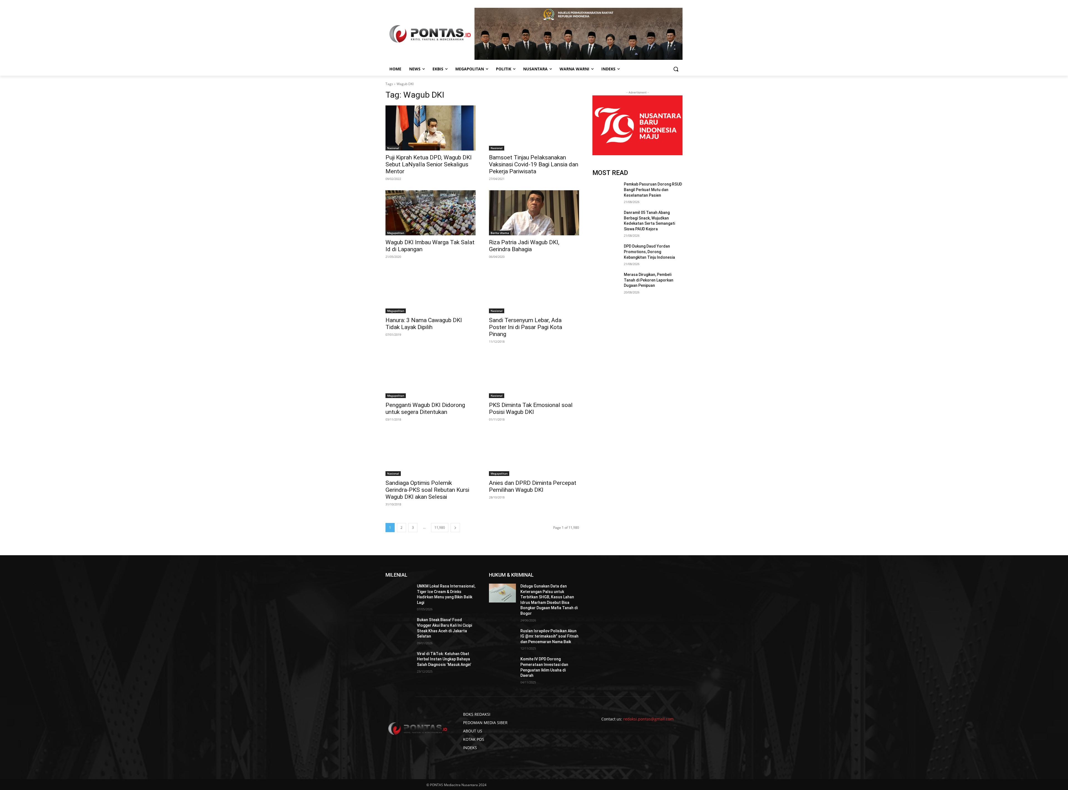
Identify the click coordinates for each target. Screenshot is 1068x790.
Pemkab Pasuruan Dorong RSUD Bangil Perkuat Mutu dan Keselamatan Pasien (653, 189)
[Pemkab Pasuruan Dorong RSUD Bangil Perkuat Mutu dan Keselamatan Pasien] (605, 191)
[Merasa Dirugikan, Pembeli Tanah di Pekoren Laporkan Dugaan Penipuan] (605, 281)
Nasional (393, 148)
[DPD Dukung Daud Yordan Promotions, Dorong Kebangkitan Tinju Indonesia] (605, 253)
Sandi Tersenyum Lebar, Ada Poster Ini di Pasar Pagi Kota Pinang (525, 327)
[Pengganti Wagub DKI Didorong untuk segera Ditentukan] (430, 375)
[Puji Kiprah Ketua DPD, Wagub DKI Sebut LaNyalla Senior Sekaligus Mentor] (430, 127)
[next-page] (455, 527)
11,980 (439, 527)
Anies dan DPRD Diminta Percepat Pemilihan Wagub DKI (532, 486)
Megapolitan (395, 233)
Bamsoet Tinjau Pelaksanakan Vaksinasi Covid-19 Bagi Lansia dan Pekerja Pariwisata (533, 164)
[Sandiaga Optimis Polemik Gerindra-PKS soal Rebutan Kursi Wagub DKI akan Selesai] (430, 453)
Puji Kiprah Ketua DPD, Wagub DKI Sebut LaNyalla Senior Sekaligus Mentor (428, 164)
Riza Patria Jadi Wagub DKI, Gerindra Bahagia (524, 246)
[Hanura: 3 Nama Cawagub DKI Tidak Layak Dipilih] (430, 290)
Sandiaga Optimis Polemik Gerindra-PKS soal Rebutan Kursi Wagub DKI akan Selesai (427, 490)
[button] (676, 69)
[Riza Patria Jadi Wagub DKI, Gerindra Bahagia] (534, 212)
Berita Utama (500, 233)
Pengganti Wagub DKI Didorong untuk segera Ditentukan (425, 408)
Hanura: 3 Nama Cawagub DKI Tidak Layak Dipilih (423, 323)
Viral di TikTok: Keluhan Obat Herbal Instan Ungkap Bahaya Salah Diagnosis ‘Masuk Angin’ (444, 659)
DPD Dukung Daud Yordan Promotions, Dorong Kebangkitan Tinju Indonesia (649, 251)
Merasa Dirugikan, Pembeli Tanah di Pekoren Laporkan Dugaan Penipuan (648, 280)
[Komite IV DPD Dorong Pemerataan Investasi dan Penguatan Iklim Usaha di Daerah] (502, 665)
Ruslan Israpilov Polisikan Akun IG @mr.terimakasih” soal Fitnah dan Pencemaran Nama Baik (549, 636)
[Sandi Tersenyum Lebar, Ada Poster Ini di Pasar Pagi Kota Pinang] (534, 290)
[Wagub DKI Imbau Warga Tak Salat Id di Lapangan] (430, 212)
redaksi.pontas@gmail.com (648, 719)
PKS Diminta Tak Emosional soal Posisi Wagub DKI (531, 408)
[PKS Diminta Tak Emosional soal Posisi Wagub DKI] (534, 375)
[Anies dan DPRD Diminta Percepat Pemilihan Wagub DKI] (534, 453)
